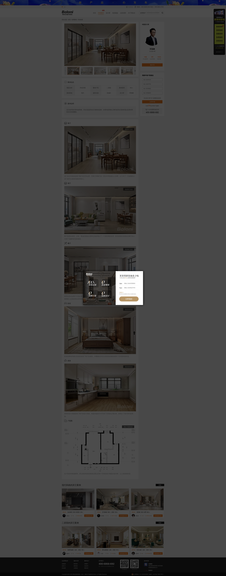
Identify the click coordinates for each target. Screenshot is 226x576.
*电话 (120, 288)
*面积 (120, 283)
